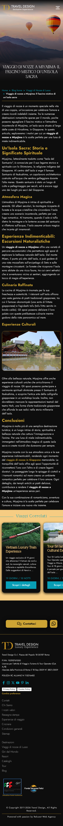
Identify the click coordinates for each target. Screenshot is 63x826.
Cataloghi (7, 761)
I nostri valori (8, 710)
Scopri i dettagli (21, 585)
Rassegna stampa (10, 715)
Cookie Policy (24, 689)
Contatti (6, 700)
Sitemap (6, 734)
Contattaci (29, 624)
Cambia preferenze (11, 693)
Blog (4, 771)
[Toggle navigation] (57, 7)
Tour (4, 766)
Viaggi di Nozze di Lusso (38, 90)
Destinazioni (8, 742)
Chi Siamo (7, 705)
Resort (5, 756)
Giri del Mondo (10, 752)
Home (5, 90)
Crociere (6, 724)
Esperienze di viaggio (13, 719)
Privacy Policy (9, 689)
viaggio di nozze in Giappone (23, 460)
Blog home (17, 90)
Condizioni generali (12, 729)
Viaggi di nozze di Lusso (15, 747)
